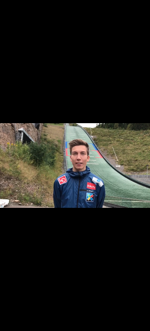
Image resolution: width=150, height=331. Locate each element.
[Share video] (143, 7)
